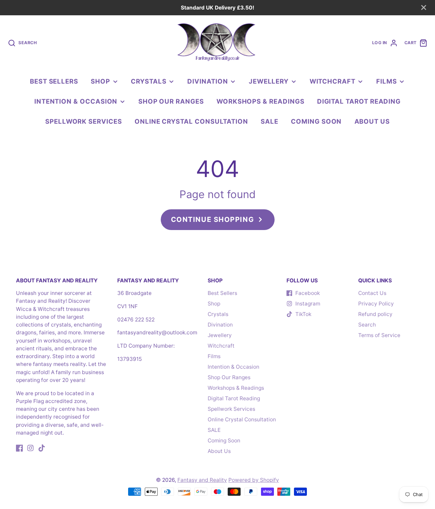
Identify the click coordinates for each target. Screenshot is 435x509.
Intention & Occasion (76, 101)
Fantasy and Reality (202, 480)
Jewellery (269, 81)
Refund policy (375, 314)
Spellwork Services (83, 121)
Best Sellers (54, 81)
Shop (100, 81)
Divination (207, 81)
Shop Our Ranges (171, 101)
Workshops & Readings (260, 101)
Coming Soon (316, 121)
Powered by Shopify (253, 480)
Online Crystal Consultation (191, 121)
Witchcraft (332, 81)
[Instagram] (30, 448)
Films (386, 81)
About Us (372, 121)
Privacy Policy (376, 303)
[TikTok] (41, 448)
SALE (269, 121)
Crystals (148, 81)
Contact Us (372, 293)
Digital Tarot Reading (359, 101)
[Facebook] (19, 448)
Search (367, 324)
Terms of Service (379, 335)
